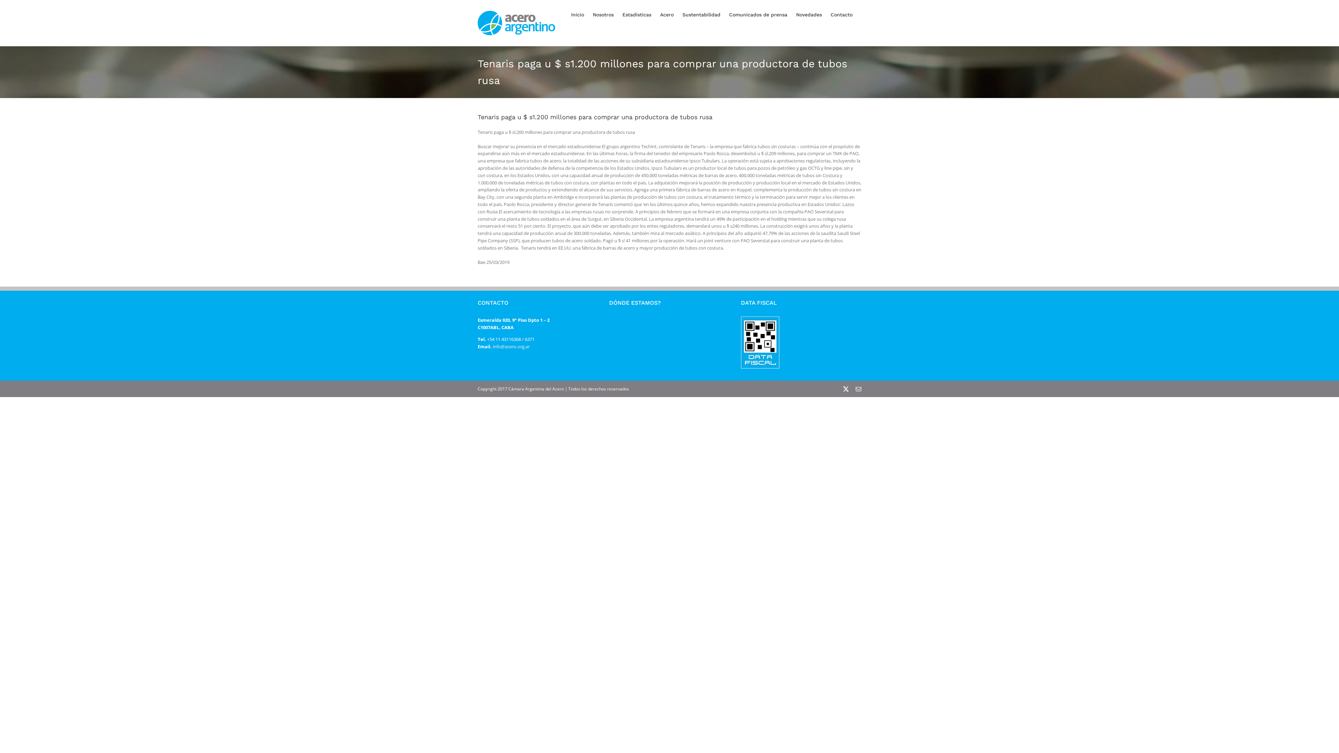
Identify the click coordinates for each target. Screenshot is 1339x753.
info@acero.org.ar (511, 346)
